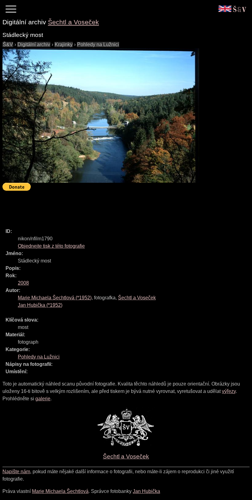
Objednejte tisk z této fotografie (51, 246)
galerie (42, 398)
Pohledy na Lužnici (98, 44)
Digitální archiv (34, 44)
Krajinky (64, 44)
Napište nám (16, 471)
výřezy (229, 391)
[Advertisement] (114, 207)
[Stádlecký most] (100, 115)
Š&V (8, 44)
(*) (55, 297)
